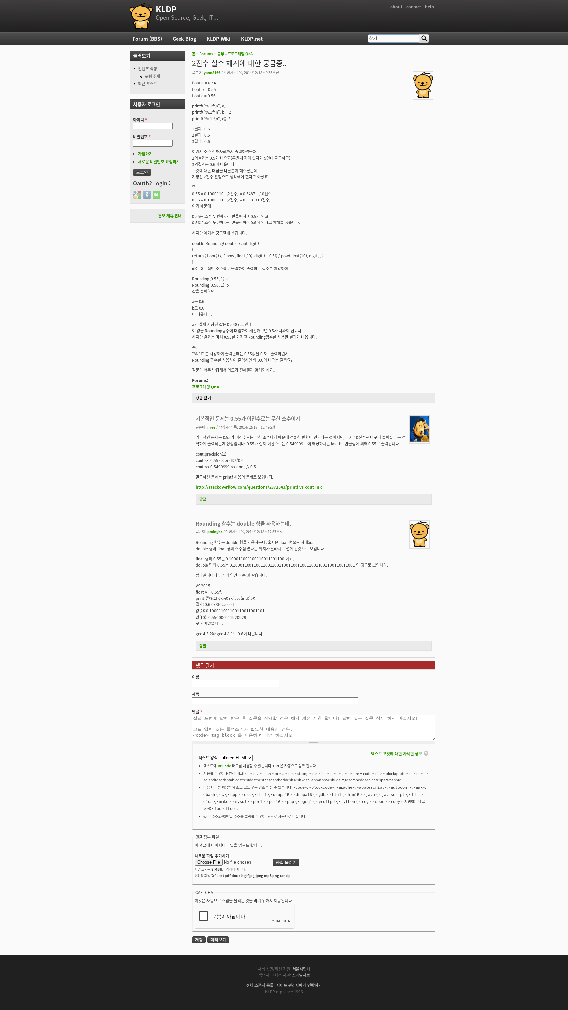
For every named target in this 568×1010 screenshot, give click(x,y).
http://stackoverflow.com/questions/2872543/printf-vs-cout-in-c (259, 487)
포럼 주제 (152, 76)
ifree (211, 427)
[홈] (141, 16)
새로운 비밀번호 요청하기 (159, 161)
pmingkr (214, 531)
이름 (195, 677)
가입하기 (145, 153)
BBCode (224, 765)
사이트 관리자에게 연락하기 (299, 985)
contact (413, 6)
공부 (220, 53)
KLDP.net (252, 38)
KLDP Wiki (218, 38)
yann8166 (212, 72)
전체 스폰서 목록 (259, 985)
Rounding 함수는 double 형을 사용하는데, (243, 523)
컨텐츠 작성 (147, 68)
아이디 (140, 119)
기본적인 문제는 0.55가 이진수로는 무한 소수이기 (248, 418)
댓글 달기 (203, 398)
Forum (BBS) (147, 38)
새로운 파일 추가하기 (212, 855)
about (396, 6)
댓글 (197, 711)
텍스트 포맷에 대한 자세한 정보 (396, 753)
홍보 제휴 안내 (170, 215)
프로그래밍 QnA (240, 53)
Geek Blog (184, 38)
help (429, 6)
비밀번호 (142, 136)
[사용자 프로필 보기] (423, 96)
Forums (206, 53)
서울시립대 (301, 969)
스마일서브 (301, 975)
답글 (202, 499)
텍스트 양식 (209, 757)
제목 (195, 694)
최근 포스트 (147, 83)
